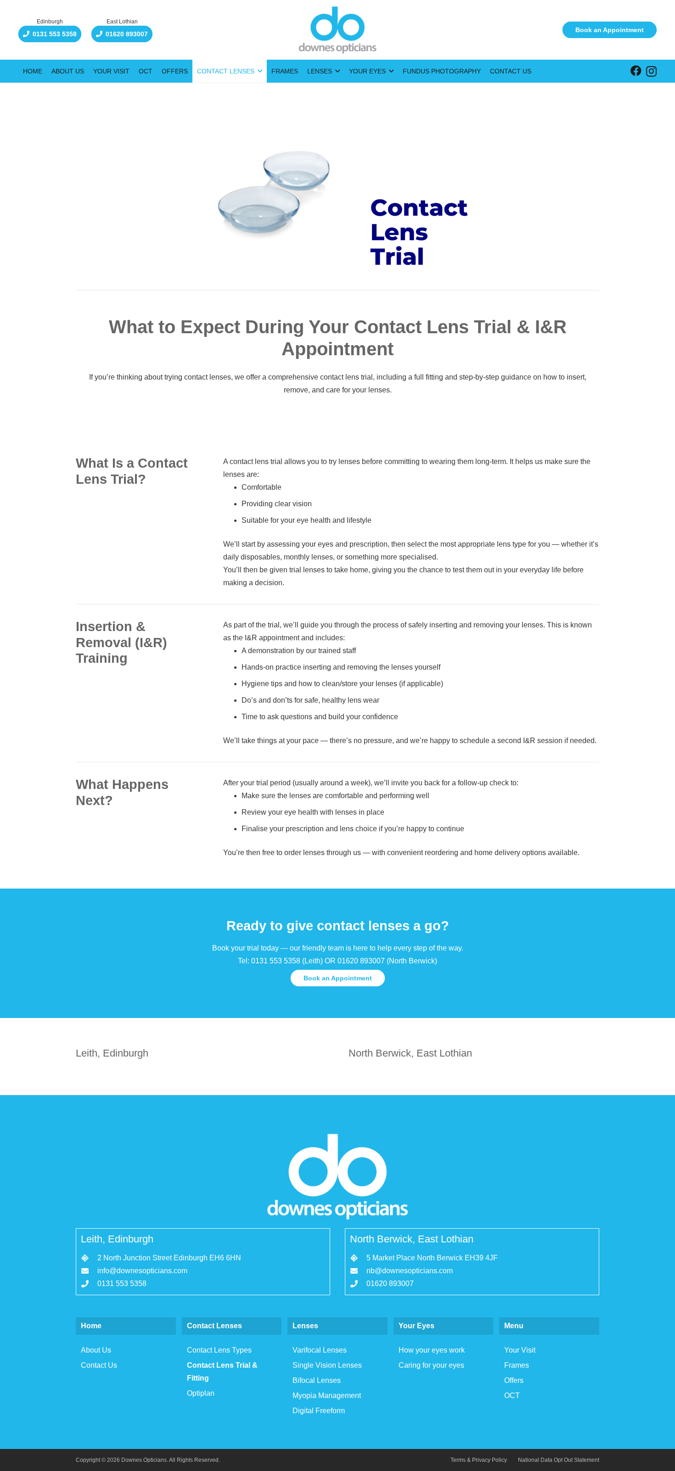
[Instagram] (651, 71)
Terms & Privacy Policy (478, 1460)
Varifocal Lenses (319, 1350)
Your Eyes (416, 1326)
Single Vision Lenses (327, 1365)
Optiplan (200, 1393)
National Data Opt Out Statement (558, 1460)
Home (91, 1326)
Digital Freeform (318, 1411)
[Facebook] (635, 70)
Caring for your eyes (431, 1365)
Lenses (305, 1326)
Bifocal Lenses (316, 1380)
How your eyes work (432, 1350)
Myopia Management (326, 1395)
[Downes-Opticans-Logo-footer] (337, 1176)
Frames (516, 1365)
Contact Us (99, 1365)
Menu (513, 1326)
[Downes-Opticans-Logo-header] (337, 29)
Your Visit (519, 1350)
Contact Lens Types (219, 1350)
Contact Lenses (214, 1326)
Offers (513, 1380)
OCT (512, 1395)
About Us (96, 1350)
